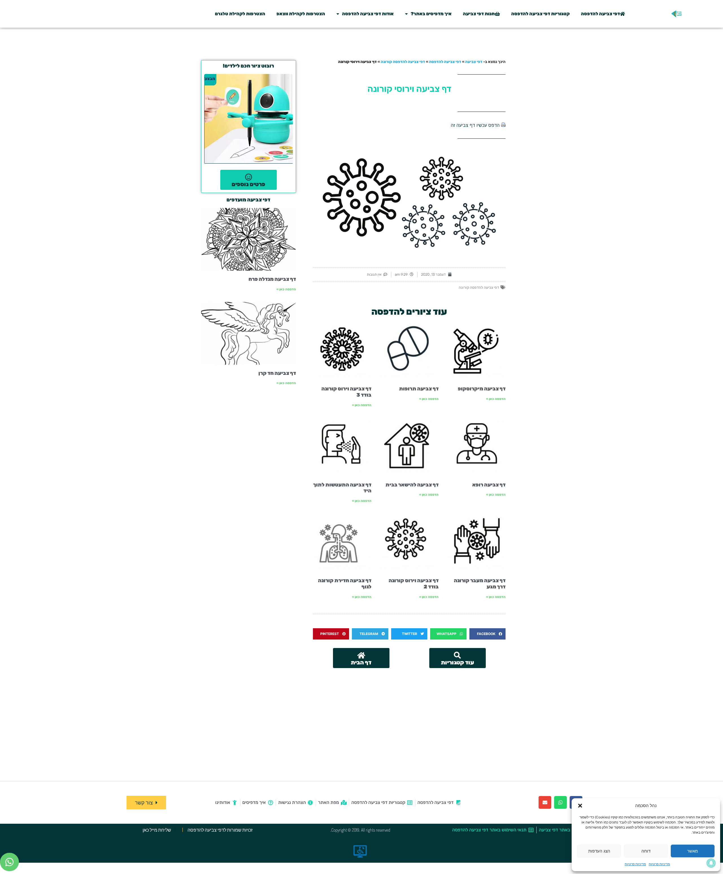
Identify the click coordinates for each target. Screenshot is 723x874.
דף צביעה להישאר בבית (412, 485)
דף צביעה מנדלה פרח (272, 279)
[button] (580, 805)
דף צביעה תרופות (419, 389)
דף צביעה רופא (489, 485)
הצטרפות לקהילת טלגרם (240, 13)
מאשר (692, 851)
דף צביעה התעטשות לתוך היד (342, 488)
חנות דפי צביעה (479, 13)
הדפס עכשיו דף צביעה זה (475, 125)
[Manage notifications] (711, 863)
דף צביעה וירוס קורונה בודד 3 (346, 392)
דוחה (645, 851)
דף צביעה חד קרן (277, 373)
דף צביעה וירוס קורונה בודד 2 (414, 583)
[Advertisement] (409, 710)
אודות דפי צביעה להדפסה (368, 13)
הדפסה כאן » (496, 399)
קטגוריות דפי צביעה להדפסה (540, 13)
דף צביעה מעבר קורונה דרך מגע (480, 583)
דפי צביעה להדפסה (600, 13)
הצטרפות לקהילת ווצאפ (300, 13)
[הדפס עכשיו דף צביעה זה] (503, 125)
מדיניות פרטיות (659, 864)
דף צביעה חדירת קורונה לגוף (344, 583)
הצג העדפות (599, 851)
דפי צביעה (473, 61)
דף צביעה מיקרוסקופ (482, 389)
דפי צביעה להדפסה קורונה (403, 61)
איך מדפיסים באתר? (431, 13)
